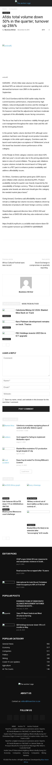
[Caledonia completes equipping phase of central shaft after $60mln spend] (8, 428)
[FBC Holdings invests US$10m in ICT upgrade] (8, 336)
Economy (6, 498)
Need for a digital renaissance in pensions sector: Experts (25, 729)
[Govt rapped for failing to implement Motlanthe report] (8, 440)
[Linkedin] (16, 717)
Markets (26, 755)
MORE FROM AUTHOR (30, 304)
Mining (44, 753)
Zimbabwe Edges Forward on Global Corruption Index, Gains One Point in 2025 (25, 737)
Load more (25, 471)
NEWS (14, 726)
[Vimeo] (35, 717)
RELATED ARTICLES (11, 304)
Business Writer (10, 30)
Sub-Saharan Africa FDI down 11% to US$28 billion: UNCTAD (13, 504)
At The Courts (32, 498)
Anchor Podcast (32, 726)
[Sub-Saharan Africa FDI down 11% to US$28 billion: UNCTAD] (13, 491)
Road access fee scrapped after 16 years (32, 571)
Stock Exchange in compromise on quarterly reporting (40, 265)
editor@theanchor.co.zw (30, 701)
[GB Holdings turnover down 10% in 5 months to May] (8, 628)
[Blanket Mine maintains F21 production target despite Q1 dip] (8, 451)
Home (4, 9)
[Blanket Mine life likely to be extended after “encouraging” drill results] (38, 518)
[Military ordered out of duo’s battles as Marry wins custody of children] (38, 491)
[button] (48, 3)
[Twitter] (29, 717)
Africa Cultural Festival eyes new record (13, 264)
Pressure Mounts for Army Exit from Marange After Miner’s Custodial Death (25, 747)
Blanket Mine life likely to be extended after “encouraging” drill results (38, 530)
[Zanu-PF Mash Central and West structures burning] (8, 616)
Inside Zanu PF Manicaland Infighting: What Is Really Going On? (25, 734)
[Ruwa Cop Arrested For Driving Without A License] (8, 463)
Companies (13, 9)
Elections (6, 509)
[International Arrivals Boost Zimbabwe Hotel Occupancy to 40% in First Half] (8, 585)
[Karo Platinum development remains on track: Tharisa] (8, 324)
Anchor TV (21, 726)
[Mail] (22, 717)
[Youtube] (42, 717)
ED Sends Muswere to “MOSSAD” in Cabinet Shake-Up (25, 731)
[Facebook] (9, 717)
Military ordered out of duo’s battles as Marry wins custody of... (37, 504)
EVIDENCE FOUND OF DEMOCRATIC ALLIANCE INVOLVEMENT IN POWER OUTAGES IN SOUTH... (30, 603)
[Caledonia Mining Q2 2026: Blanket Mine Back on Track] (8, 313)
